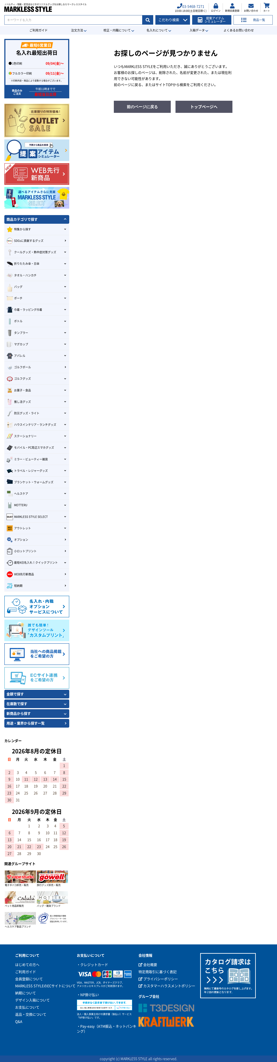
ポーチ (18, 298)
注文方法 (77, 30)
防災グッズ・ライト (26, 413)
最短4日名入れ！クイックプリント (36, 562)
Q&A (18, 1021)
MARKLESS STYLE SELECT (31, 516)
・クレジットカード (92, 964)
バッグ (18, 286)
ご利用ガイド (38, 30)
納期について (25, 993)
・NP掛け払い (88, 995)
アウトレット (22, 528)
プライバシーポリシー (160, 979)
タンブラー (21, 332)
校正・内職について (117, 30)
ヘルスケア (21, 493)
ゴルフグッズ (22, 378)
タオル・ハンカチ (25, 275)
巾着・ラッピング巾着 (28, 309)
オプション (21, 539)
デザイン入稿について (32, 1000)
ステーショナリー (25, 436)
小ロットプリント (25, 551)
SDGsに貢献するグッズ (28, 240)
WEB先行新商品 (24, 574)
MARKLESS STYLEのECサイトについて (45, 986)
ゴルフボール (22, 367)
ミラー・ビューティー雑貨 (31, 459)
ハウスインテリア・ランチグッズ (35, 424)
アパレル (19, 355)
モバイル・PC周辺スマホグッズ (34, 447)
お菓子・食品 (22, 390)
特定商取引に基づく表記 (157, 972)
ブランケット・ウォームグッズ (33, 482)
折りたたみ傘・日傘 (26, 263)
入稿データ (197, 30)
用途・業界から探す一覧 (25, 723)
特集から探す (22, 229)
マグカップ (21, 344)
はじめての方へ (27, 964)
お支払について (27, 1007)
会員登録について (29, 979)
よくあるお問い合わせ (239, 30)
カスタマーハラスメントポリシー (168, 986)
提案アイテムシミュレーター (215, 20)
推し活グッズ (22, 401)
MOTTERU (20, 505)
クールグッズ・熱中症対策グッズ (35, 252)
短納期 (18, 585)
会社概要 (149, 964)
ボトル (18, 321)
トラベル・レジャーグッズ (31, 470)
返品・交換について (30, 1014)
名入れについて (157, 30)
